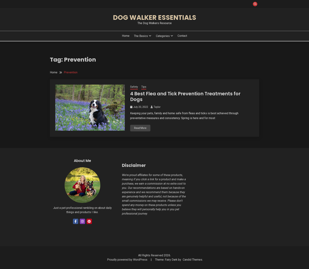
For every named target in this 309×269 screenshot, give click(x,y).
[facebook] (75, 221)
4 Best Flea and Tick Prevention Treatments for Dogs (185, 96)
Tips (143, 86)
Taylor (157, 106)
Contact (182, 35)
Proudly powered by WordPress (127, 259)
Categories (163, 36)
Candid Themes (192, 259)
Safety (134, 86)
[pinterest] (89, 221)
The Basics (141, 36)
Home (125, 35)
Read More (140, 128)
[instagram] (82, 221)
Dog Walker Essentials (154, 17)
